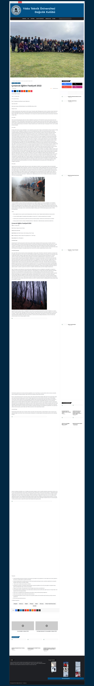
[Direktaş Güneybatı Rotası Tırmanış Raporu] (19, 643)
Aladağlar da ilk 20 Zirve (72, 100)
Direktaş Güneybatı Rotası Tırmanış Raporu (18, 648)
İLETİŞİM (53, 18)
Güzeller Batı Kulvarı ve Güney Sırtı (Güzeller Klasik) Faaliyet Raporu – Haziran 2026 (49, 649)
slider (37, 603)
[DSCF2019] (78, 669)
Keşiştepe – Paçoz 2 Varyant (73, 249)
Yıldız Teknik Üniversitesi (51, 603)
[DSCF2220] (78, 674)
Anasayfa (24, 18)
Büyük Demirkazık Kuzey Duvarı (73, 175)
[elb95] (66, 664)
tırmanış (41, 603)
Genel (19, 83)
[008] (66, 669)
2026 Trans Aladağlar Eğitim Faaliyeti (66, 424)
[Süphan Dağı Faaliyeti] (64, 361)
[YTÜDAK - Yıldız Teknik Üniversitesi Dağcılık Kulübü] (47, 10)
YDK (28, 18)
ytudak (35, 605)
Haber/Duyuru (48, 18)
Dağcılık (15, 603)
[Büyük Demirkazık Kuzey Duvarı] (64, 212)
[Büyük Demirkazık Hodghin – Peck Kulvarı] (77, 419)
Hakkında (32, 18)
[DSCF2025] (78, 664)
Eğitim (16, 83)
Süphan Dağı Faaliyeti (72, 324)
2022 (13, 83)
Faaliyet (31, 603)
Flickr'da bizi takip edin (66, 678)
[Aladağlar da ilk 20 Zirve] (64, 137)
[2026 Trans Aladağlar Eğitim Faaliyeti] (66, 419)
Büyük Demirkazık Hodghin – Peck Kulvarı (77, 424)
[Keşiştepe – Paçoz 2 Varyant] (64, 286)
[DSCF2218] (54, 672)
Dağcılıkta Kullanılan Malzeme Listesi (74, 96)
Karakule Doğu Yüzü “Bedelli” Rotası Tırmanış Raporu (34, 648)
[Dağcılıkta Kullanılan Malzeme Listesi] (64, 98)
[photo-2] (54, 664)
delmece (21, 603)
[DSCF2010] (66, 674)
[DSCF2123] (54, 669)
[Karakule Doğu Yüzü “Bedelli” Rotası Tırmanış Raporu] (35, 643)
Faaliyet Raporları (40, 18)
